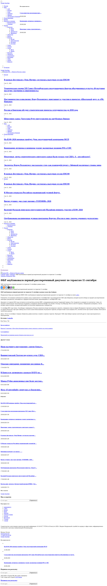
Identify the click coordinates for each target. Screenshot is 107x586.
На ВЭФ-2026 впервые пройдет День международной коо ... (18, 403)
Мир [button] (5, 123)
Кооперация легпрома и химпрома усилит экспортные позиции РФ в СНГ (38, 148)
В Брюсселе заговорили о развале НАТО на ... (21, 372)
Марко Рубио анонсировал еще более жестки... (22, 381)
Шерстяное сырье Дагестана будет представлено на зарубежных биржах (37, 119)
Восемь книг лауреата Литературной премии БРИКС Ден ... (19, 484)
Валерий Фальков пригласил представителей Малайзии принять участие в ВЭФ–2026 (43, 210)
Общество (10, 34)
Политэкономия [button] (8, 134)
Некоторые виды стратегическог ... (30, 29)
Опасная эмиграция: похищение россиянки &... (22, 364)
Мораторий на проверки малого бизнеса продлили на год (17, 335)
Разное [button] (6, 228)
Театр (12, 30)
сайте (77, 295)
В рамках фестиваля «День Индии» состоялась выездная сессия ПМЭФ (37, 80)
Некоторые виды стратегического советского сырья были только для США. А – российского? (47, 157)
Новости (9, 61)
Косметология (11, 22)
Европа (9, 10)
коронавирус (7, 507)
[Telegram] (6, 288)
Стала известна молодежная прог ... (30, 13)
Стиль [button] (9, 250)
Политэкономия (8, 18)
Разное (6, 25)
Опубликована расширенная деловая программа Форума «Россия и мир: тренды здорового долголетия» (51, 218)
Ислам (12, 39)
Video (9, 58)
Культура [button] (9, 229)
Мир (5, 7)
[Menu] (1, 72)
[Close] (1, 1)
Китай (6, 510)
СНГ (8, 9)
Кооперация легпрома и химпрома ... (31, 21)
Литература (14, 31)
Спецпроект (10, 55)
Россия (6, 6)
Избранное (9, 276)
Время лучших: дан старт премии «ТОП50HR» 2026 (27, 201)
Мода (12, 49)
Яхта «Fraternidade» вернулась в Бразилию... (21, 390)
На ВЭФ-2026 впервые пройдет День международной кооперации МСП (36, 139)
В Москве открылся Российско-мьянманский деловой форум (32, 192)
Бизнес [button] (6, 179)
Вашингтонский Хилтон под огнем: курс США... (23, 355)
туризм (6, 520)
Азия (8, 12)
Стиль (9, 48)
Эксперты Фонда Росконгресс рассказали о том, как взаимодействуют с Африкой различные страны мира (52, 165)
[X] (9, 288)
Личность (10, 54)
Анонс (9, 60)
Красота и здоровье (9, 21)
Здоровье (10, 24)
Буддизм (13, 43)
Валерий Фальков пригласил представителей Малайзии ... (18, 476)
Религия (9, 37)
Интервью (10, 57)
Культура (9, 27)
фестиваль (7, 517)
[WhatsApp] (13, 288)
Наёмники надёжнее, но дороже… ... (11, 451)
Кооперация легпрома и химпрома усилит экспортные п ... (18, 419)
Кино (12, 28)
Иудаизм (13, 42)
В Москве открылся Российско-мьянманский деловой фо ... (19, 443)
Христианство (15, 40)
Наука (9, 36)
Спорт (9, 45)
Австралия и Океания (13, 16)
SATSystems (18, 577)
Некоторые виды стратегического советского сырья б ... (18, 427)
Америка (9, 13)
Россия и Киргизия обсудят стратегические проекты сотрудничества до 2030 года (41, 110)
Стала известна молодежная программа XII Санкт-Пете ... (18, 411)
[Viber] (11, 288)
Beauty (12, 51)
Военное (9, 52)
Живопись (14, 33)
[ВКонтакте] (2, 288)
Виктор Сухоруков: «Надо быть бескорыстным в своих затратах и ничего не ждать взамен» (27, 328)
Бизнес (6, 19)
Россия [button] (6, 74)
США (5, 508)
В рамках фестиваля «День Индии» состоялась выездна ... (18, 435)
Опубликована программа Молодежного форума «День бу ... (19, 467)
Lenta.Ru (10, 318)
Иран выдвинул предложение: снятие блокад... (22, 347)
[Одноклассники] (4, 288)
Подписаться (4, 270)
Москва (6, 513)
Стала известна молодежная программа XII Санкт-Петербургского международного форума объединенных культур (39, 554)
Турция (6, 519)
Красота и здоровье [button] (9, 223)
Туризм (9, 46)
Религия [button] (9, 240)
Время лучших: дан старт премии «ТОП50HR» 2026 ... (17, 459)
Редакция (6, 67)
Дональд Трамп (8, 514)
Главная (3, 274)
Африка (9, 15)
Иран (5, 511)
